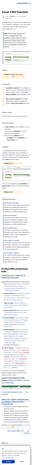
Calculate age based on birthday (14, 354)
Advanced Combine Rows (11, 365)
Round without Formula (15, 300)
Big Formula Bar (13, 332)
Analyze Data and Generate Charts (15, 288)
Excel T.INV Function (10, 215)
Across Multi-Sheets (20, 305)
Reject (22, 461)
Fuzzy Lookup (8, 307)
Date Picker (12, 336)
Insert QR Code (18, 356)
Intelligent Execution (16, 284)
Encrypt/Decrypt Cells (19, 338)
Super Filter (21, 340)
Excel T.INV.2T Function (11, 203)
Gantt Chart (7, 352)
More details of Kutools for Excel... (12, 392)
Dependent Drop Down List (14, 312)
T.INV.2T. (6, 36)
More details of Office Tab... (16, 431)
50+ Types (24, 350)
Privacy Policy (10, 457)
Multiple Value (8, 305)
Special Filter (8, 342)
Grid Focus (19, 329)
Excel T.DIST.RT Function (11, 240)
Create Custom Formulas (16, 286)
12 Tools (19, 348)
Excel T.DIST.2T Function (11, 253)
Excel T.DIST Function (10, 228)
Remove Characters (9, 350)
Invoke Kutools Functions (12, 290)
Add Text (26, 348)
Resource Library (19, 334)
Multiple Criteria (18, 303)
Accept (8, 461)
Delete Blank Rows (17, 295)
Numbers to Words (13, 361)
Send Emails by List (10, 340)
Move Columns (17, 320)
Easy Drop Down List (23, 310)
